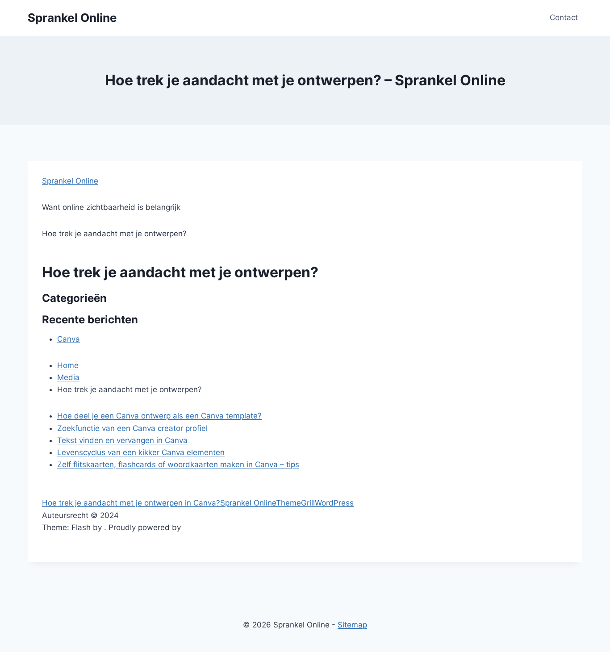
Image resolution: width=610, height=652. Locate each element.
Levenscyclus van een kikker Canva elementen (141, 452)
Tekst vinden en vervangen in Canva (122, 440)
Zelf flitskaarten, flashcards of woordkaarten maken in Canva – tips (178, 464)
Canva (68, 338)
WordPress (334, 502)
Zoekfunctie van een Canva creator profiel (132, 428)
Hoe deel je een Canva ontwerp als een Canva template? (159, 415)
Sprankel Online (70, 180)
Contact (564, 17)
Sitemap (352, 624)
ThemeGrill (295, 502)
